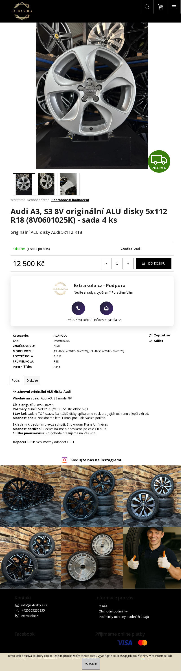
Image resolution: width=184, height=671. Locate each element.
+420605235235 (33, 610)
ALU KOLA (60, 335)
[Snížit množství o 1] (106, 263)
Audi (137, 249)
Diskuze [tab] (32, 380)
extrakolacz (29, 616)
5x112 (57, 356)
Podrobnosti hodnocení (70, 200)
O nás (103, 606)
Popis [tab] (16, 380)
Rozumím (91, 664)
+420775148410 (79, 319)
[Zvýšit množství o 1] (128, 263)
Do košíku (156, 263)
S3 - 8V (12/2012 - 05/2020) (107, 351)
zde (170, 656)
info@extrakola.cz (107, 319)
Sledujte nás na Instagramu (96, 459)
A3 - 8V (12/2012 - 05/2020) (71, 351)
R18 (56, 361)
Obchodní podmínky (113, 611)
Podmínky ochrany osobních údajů (124, 616)
